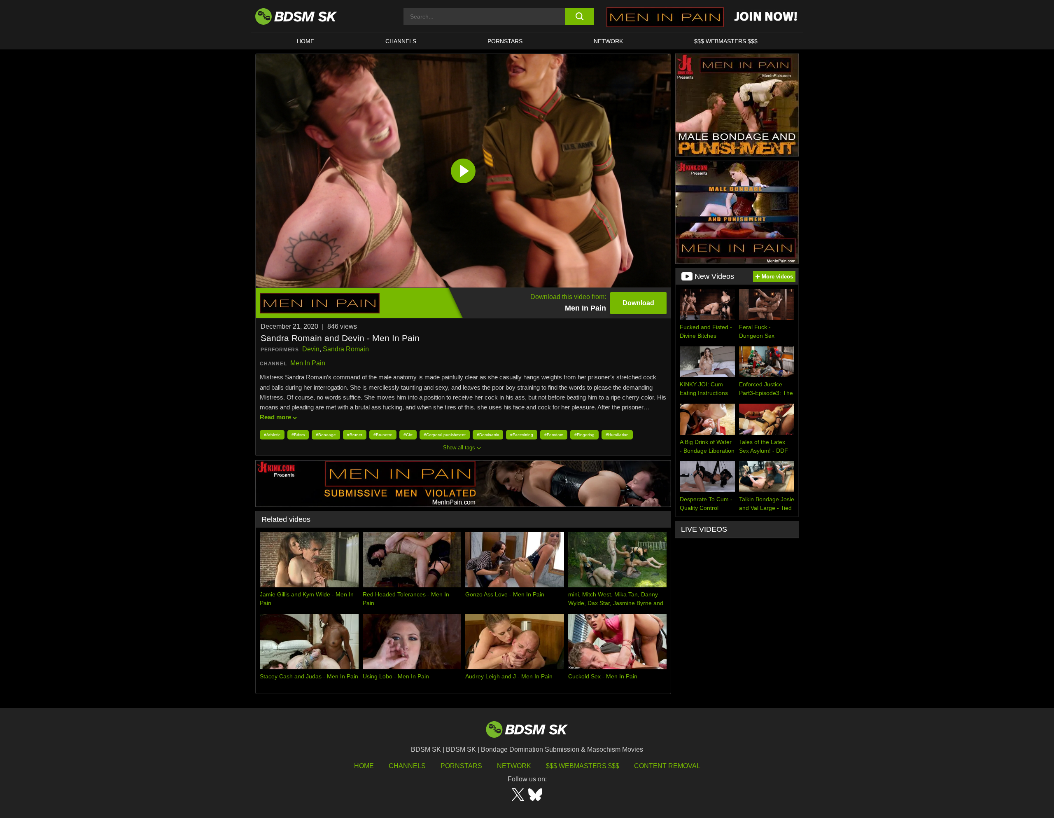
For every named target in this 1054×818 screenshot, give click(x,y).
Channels (407, 765)
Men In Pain (307, 363)
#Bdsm (298, 434)
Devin (310, 349)
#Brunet (354, 434)
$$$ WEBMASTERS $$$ (726, 41)
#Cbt (408, 434)
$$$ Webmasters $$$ (582, 765)
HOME (305, 41)
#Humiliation (617, 434)
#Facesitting (521, 434)
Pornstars (461, 765)
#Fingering (584, 434)
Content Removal (667, 765)
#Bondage (326, 434)
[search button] (579, 16)
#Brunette (382, 434)
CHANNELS (400, 41)
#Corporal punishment (445, 434)
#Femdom (553, 434)
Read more (275, 417)
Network (608, 41)
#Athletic (272, 434)
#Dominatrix (488, 434)
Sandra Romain (346, 349)
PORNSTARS (504, 41)
